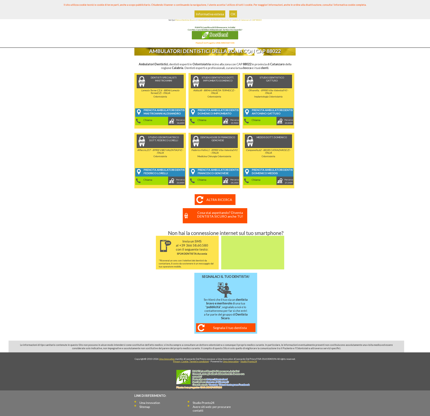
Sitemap (144, 407)
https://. (217, 379)
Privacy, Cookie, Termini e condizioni (191, 361)
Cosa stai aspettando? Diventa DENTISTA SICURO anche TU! (220, 214)
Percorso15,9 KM (234, 121)
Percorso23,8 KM (289, 121)
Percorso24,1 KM (234, 181)
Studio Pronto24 (249, 361)
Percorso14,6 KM (180, 121)
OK (233, 14)
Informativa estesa (210, 14)
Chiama (147, 120)
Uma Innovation (167, 359)
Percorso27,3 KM (289, 181)
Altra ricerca (219, 200)
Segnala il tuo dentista (230, 328)
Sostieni (218, 34)
